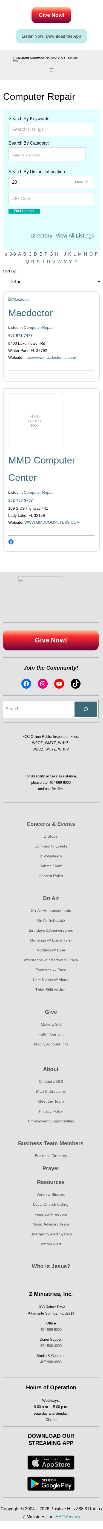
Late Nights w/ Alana (50, 980)
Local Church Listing (50, 1204)
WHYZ (63, 743)
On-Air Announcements (51, 910)
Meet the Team (51, 1101)
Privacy (73, 1516)
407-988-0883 (51, 1362)
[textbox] (36, 155)
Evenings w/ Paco (51, 970)
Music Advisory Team (51, 1224)
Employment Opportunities (51, 1121)
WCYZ (50, 749)
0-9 (13, 254)
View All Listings (75, 236)
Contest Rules (51, 876)
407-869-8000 (60, 782)
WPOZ (37, 743)
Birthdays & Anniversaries (51, 930)
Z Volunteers (51, 856)
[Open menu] (51, 70)
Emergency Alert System (51, 1234)
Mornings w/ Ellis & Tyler (51, 940)
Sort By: (10, 271)
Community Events (51, 846)
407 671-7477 (20, 335)
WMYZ (50, 743)
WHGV (63, 749)
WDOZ (38, 749)
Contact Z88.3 (51, 1081)
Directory (41, 236)
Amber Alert (51, 1244)
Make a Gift (51, 1024)
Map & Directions (51, 1091)
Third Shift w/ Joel (50, 989)
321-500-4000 (51, 1346)
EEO (60, 1516)
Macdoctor (30, 312)
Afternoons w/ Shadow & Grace (51, 960)
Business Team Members (51, 1143)
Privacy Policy (51, 1111)
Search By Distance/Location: (37, 171)
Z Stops (51, 836)
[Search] (86, 709)
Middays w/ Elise (50, 950)
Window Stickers (51, 1194)
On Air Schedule (51, 920)
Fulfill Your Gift (51, 1034)
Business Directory (51, 1155)
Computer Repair (39, 327)
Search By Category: (28, 143)
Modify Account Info (51, 1044)
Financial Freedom (51, 1214)
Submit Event (50, 866)
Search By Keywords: (29, 118)
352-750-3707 (20, 500)
